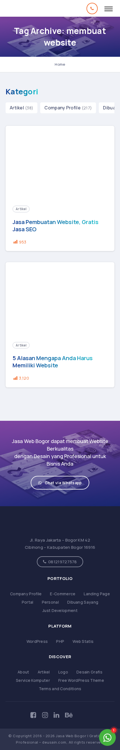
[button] (60, 483)
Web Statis (83, 641)
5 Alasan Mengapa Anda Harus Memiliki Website (53, 362)
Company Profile (62, 108)
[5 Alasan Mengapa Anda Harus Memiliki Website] (60, 298)
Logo (63, 672)
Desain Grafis (89, 672)
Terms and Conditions (60, 688)
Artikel (17, 108)
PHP (60, 641)
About (23, 672)
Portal (27, 602)
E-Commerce (62, 593)
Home (60, 64)
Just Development (60, 610)
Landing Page (97, 593)
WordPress (37, 641)
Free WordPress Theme (81, 680)
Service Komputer (33, 680)
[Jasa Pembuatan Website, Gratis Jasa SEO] (60, 162)
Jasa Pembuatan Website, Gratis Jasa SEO (56, 225)
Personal (50, 602)
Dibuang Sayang (82, 602)
